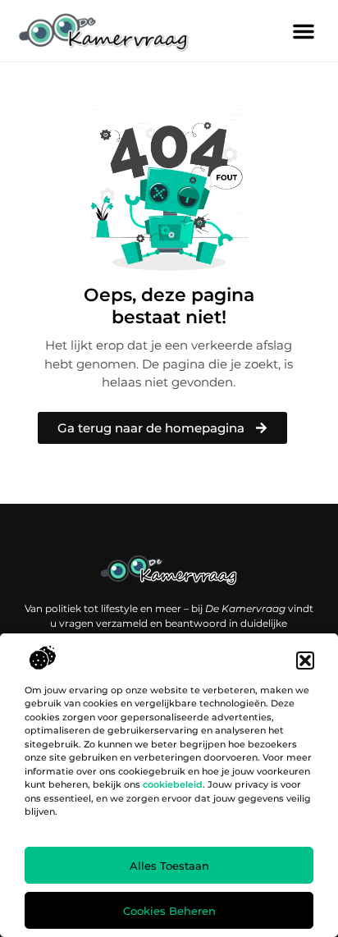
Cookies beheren (169, 910)
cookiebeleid (173, 784)
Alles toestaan (169, 865)
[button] (305, 660)
